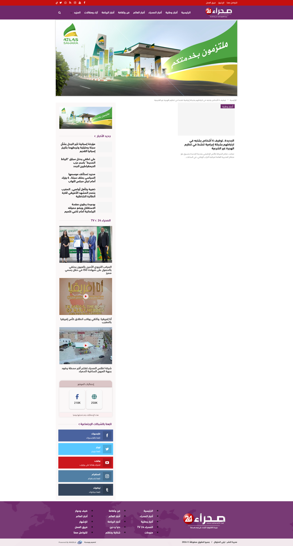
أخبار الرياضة (108, 12)
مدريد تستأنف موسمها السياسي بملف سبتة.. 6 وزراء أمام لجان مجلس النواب (78, 177)
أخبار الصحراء (155, 12)
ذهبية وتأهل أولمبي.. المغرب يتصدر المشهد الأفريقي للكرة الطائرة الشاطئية (78, 192)
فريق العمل (211, 2)
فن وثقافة (124, 12)
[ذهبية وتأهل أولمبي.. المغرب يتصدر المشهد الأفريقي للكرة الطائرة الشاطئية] (104, 192)
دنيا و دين (115, 526)
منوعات (149, 532)
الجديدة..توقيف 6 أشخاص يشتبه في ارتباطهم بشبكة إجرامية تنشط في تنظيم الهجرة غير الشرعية (209, 144)
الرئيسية (186, 12)
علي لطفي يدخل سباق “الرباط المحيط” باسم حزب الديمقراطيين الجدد (78, 162)
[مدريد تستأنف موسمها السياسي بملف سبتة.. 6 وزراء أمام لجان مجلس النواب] (104, 177)
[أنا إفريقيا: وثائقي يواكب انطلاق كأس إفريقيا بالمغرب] (85, 296)
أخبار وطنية (171, 12)
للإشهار (221, 2)
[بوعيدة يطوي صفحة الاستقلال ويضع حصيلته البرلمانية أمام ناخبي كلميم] (104, 207)
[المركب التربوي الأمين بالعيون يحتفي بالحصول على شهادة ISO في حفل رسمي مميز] (85, 244)
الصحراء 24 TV (145, 526)
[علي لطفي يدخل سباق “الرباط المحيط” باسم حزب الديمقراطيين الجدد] (104, 162)
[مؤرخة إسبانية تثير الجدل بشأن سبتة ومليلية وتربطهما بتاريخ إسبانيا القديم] (104, 147)
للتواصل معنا (232, 2)
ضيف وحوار (81, 510)
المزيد (77, 12)
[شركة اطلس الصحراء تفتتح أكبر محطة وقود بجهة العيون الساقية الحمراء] (85, 345)
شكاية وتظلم (112, 532)
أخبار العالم (139, 12)
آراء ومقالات (91, 12)
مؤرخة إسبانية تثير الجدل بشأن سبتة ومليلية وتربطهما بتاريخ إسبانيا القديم (78, 147)
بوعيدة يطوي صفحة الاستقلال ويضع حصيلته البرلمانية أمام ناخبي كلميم (79, 207)
